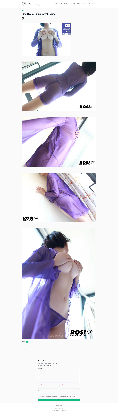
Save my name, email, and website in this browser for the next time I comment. (58, 396)
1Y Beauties (26, 3)
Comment (40, 368)
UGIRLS (78, 3)
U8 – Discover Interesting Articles (59, 410)
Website (40, 390)
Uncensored (84, 3)
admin (26, 17)
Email (61, 384)
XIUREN (60, 3)
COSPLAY (66, 3)
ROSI (56, 3)
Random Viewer (92, 3)
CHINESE (72, 3)
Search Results (59, 405)
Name (40, 384)
